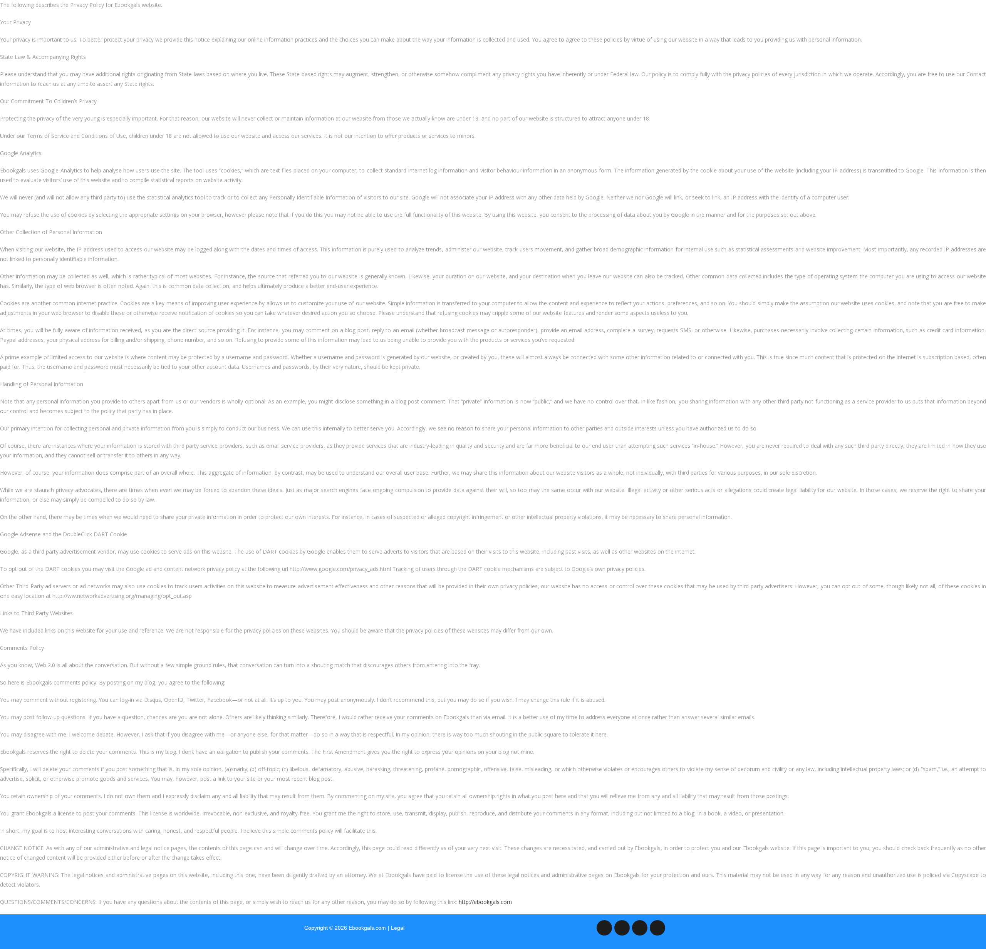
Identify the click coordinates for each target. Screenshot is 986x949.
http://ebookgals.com (485, 901)
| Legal (396, 928)
